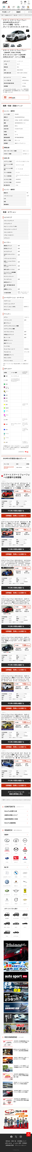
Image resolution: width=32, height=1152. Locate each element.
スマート (21, 15)
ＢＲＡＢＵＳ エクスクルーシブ (9, 467)
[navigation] (16, 15)
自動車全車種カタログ (11, 815)
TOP (2, 15)
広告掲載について (21, 1141)
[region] (16, 67)
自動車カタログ (8, 15)
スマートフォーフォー (17, 799)
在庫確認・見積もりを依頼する (16, 515)
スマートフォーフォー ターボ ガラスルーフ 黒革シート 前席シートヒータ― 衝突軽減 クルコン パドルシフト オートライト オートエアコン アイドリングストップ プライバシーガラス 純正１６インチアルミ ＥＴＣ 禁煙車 (16, 524)
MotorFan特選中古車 (10, 811)
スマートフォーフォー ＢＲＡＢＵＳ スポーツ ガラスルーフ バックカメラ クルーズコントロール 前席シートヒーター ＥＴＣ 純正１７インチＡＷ (16, 640)
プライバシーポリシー (20, 1145)
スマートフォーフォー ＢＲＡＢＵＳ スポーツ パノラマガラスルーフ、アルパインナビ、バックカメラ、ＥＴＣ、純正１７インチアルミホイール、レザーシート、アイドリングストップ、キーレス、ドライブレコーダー (16, 601)
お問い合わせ (8, 1143)
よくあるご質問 (17, 1143)
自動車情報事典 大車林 (11, 819)
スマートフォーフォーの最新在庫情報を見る (16, 793)
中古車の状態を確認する (16, 511)
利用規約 (24, 1143)
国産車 (18, 12)
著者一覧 (13, 1141)
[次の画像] (28, 36)
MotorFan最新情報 (10, 823)
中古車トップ (6, 12)
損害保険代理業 (10, 1145)
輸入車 (15, 15)
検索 (21, 3)
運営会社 (8, 1141)
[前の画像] (3, 36)
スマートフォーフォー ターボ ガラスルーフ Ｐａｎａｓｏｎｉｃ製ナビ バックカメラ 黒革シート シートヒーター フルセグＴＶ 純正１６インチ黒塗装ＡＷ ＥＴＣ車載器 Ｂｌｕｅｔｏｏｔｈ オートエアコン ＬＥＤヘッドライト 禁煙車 (16, 486)
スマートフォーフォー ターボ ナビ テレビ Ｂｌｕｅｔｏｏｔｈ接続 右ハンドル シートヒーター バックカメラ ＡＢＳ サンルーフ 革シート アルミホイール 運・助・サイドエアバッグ (16, 755)
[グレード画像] (6, 45)
